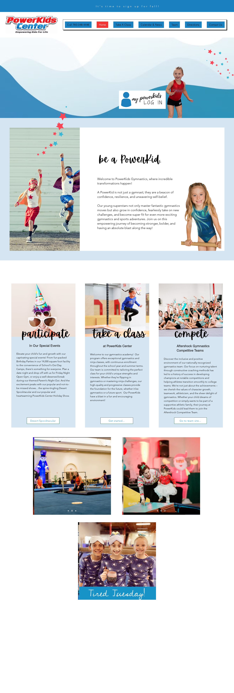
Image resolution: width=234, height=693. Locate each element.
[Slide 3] (75, 510)
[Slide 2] (72, 511)
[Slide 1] (68, 510)
